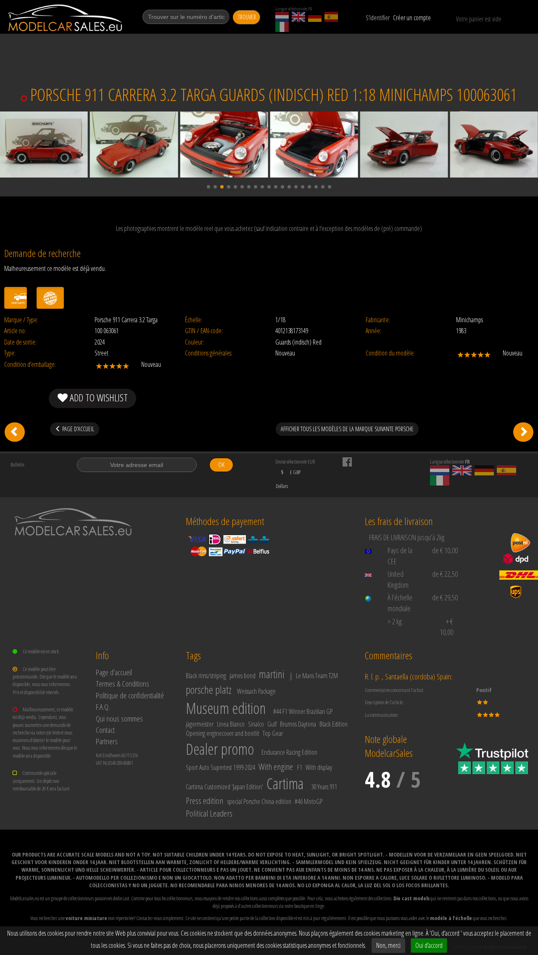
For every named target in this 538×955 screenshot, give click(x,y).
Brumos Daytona (298, 724)
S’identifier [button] (378, 17)
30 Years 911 (324, 786)
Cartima (284, 783)
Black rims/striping (206, 675)
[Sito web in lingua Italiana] (282, 27)
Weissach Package (256, 691)
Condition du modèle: (390, 353)
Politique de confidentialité (130, 695)
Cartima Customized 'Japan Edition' (224, 786)
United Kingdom (398, 579)
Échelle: (193, 320)
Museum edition (226, 708)
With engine (275, 766)
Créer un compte (412, 17)
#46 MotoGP (308, 801)
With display (319, 767)
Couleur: (194, 342)
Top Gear (273, 733)
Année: (373, 330)
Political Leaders (209, 813)
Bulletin (17, 464)
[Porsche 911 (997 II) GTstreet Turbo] (523, 432)
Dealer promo (220, 749)
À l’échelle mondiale (400, 602)
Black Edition (333, 724)
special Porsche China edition (259, 801)
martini (272, 674)
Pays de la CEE (400, 555)
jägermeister (200, 724)
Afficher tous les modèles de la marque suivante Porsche (347, 429)
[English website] (298, 17)
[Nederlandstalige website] (282, 17)
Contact (105, 729)
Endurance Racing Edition (289, 752)
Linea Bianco (231, 724)
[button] (208, 186)
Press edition (204, 800)
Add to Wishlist (98, 397)
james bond (242, 675)
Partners (107, 741)
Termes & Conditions (122, 683)
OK (221, 464)
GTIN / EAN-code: (204, 330)
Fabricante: (378, 320)
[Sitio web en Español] (331, 17)
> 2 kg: (395, 621)
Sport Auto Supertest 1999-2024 (220, 767)
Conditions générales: (208, 353)
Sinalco (256, 724)
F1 (299, 767)
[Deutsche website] (315, 17)
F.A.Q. (103, 706)
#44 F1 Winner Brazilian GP (302, 711)
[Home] (65, 18)
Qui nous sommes (119, 718)
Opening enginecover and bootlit (222, 733)
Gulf (272, 724)
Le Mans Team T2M (317, 675)
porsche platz (209, 689)
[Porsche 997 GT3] (14, 432)
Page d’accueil (114, 672)
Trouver (247, 17)
